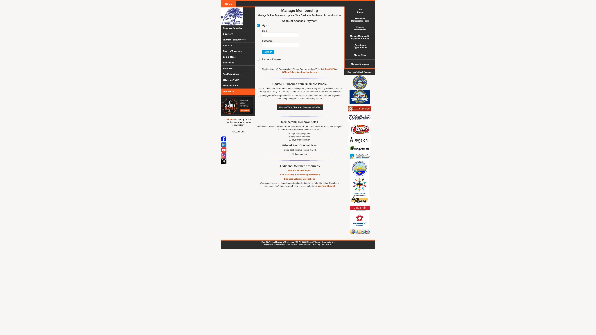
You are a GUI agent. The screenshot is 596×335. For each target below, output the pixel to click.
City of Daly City (231, 79)
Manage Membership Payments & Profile (360, 37)
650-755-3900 (300, 242)
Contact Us (228, 91)
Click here (230, 119)
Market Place (360, 55)
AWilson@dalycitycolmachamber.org (299, 72)
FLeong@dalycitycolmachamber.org (320, 242)
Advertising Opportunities (360, 46)
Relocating (228, 62)
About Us (227, 45)
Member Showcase (360, 64)
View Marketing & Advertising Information (300, 175)
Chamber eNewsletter (234, 39)
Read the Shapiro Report (299, 170)
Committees (229, 57)
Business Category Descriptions (299, 179)
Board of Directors (232, 51)
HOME (228, 3)
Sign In (268, 51)
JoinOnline (360, 11)
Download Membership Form (360, 19)
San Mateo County (232, 74)
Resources (228, 68)
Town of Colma (230, 85)
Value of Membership (360, 28)
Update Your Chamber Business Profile (299, 107)
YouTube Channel (326, 186)
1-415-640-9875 (328, 69)
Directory (228, 34)
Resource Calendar (232, 28)
